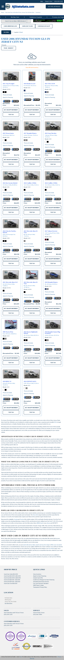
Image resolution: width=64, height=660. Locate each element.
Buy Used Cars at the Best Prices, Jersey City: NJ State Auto (20, 12)
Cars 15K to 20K (27, 26)
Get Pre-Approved (54, 6)
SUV (55, 422)
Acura (48, 523)
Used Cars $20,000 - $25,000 (12, 579)
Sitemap (32, 658)
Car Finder (51, 548)
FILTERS (6, 32)
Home (2, 12)
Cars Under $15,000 (10, 26)
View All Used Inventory (32, 67)
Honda (16, 519)
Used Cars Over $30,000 (10, 583)
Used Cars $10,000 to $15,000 (12, 576)
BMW (38, 523)
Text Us (11, 114)
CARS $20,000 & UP (44, 26)
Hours (22, 612)
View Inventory (37, 574)
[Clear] (21, 32)
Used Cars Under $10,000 (11, 574)
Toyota (22, 519)
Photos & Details (7, 95)
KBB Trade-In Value (38, 585)
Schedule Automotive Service (41, 581)
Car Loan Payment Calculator (41, 583)
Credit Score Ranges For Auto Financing (43, 579)
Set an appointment (11, 110)
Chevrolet (35, 515)
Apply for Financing (8, 97)
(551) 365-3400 (37, 614)
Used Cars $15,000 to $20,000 (12, 578)
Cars (20, 656)
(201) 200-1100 (8, 614)
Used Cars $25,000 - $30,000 (12, 581)
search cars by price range (42, 545)
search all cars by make (29, 545)
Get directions (8, 603)
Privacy (59, 656)
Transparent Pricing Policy (40, 587)
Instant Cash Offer (38, 578)
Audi (41, 523)
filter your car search (56, 545)
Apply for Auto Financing (39, 576)
